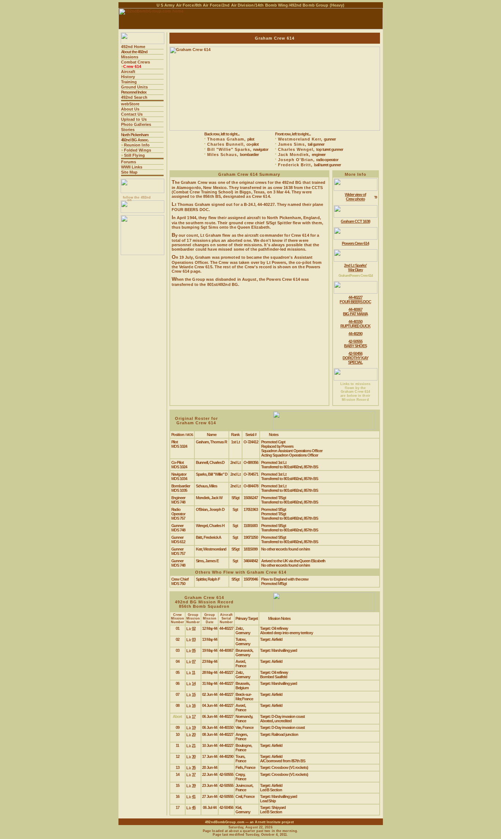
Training (129, 82)
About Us (130, 109)
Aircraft (128, 71)
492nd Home (133, 46)
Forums (128, 162)
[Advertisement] (143, 369)
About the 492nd (134, 52)
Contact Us (132, 114)
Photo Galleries (136, 124)
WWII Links (132, 167)
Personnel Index (133, 92)
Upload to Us (134, 119)
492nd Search (134, 97)
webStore (130, 104)
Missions (130, 57)
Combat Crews (135, 62)
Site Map (129, 172)
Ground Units (134, 87)
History (128, 77)
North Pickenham (135, 134)
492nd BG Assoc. (135, 140)
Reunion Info (137, 145)
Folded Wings (137, 150)
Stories (128, 129)
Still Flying (134, 155)
